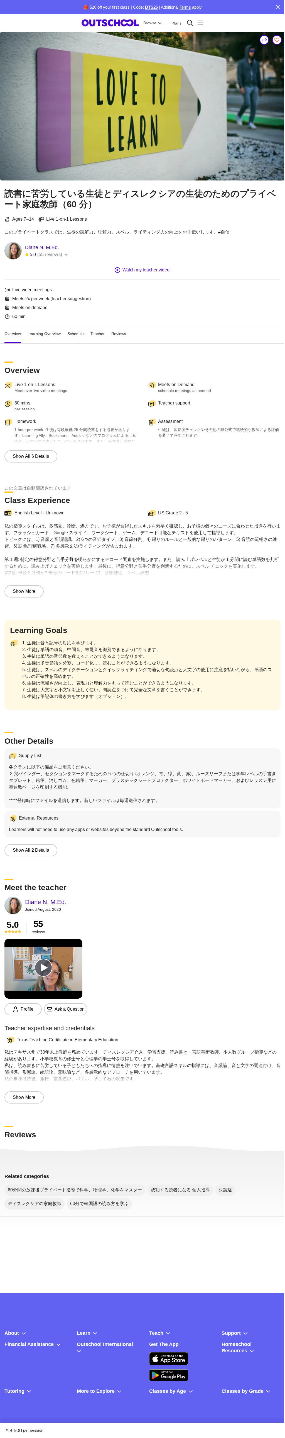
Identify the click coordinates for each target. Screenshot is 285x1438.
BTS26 (151, 7)
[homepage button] (110, 23)
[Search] (190, 22)
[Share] (264, 40)
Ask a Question (70, 1009)
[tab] (12, 333)
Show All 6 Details (31, 456)
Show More (24, 591)
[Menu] (200, 23)
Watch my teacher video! (146, 270)
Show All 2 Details (31, 850)
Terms (185, 7)
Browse (149, 23)
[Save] (277, 40)
